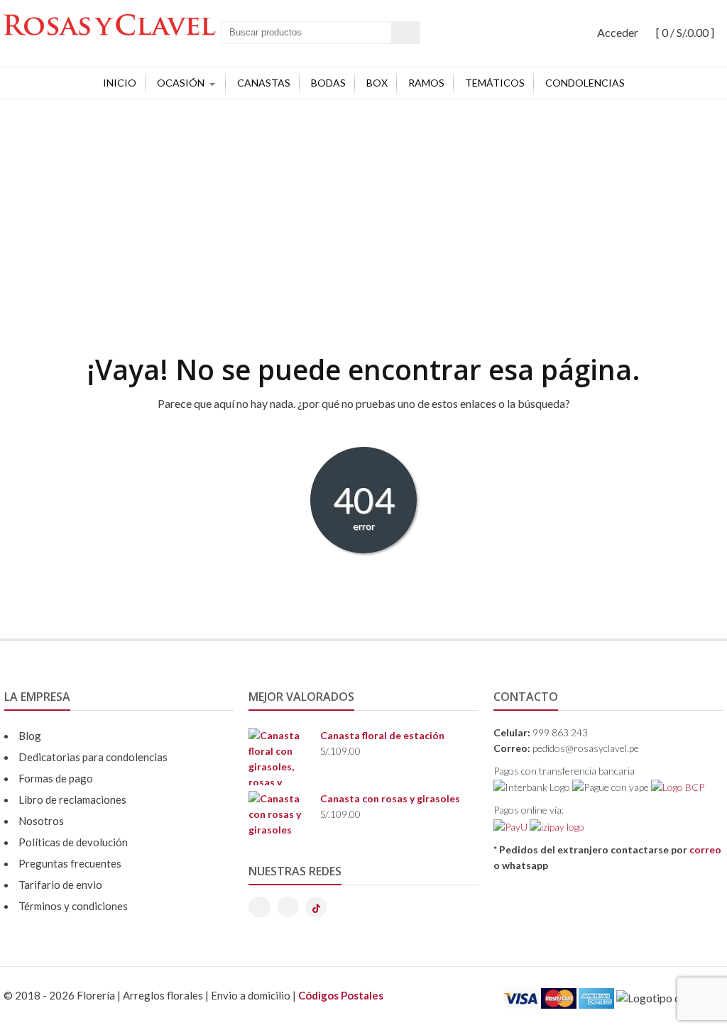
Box (377, 83)
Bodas (328, 83)
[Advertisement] (363, 205)
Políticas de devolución (73, 842)
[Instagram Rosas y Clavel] (259, 907)
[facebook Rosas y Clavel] (288, 907)
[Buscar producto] (405, 32)
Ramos (426, 83)
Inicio (119, 83)
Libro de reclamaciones (72, 799)
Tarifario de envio (60, 884)
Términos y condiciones (73, 905)
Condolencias (585, 83)
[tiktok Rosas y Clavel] (316, 907)
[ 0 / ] (684, 32)
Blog (29, 735)
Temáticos (495, 83)
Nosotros (41, 820)
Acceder (617, 32)
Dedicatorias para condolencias (93, 757)
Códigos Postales (340, 995)
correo (705, 849)
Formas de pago (55, 778)
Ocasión (180, 83)
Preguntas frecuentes (69, 863)
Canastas (263, 83)
